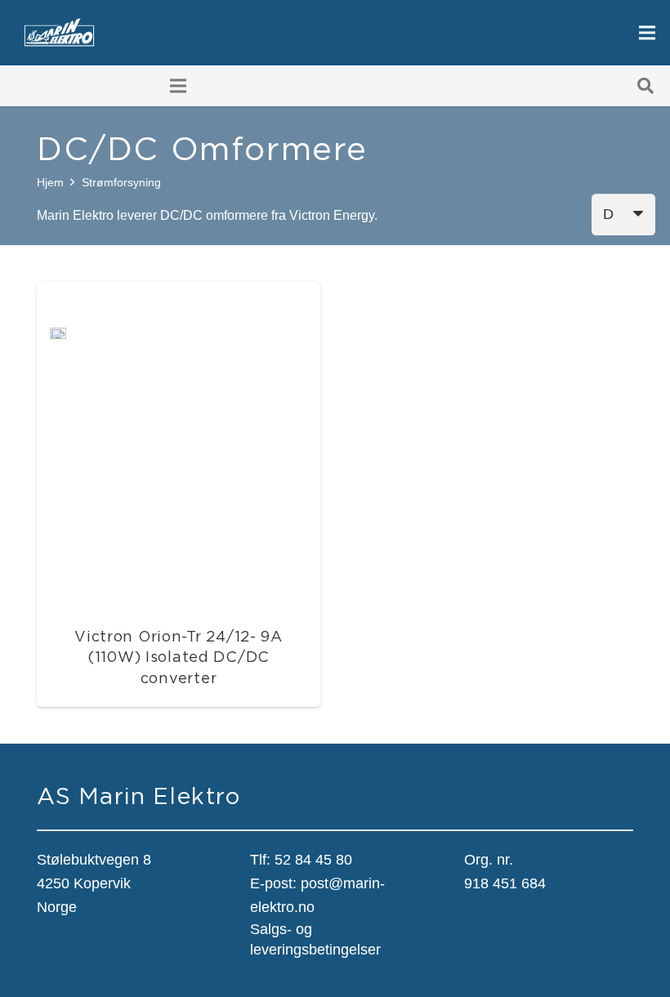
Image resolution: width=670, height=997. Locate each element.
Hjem (50, 182)
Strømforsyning (121, 182)
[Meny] (648, 32)
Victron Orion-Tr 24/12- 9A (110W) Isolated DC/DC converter (178, 656)
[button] (645, 85)
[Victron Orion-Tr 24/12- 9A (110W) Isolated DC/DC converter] (58, 339)
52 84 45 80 (313, 860)
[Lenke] (59, 33)
